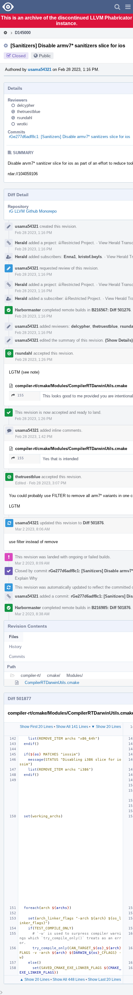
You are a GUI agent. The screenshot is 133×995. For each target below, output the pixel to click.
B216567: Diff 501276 (111, 310)
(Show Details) (119, 340)
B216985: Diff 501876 (111, 607)
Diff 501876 (93, 523)
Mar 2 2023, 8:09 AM (32, 563)
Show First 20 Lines (36, 727)
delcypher (25, 105)
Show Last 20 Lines (104, 979)
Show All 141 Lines (72, 727)
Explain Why (26, 578)
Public (45, 55)
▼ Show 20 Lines (106, 727)
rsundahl (24, 117)
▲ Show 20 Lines (34, 979)
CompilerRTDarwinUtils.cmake (52, 682)
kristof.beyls (90, 256)
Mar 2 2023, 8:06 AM (32, 529)
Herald (21, 242)
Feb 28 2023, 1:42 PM (33, 437)
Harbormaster (28, 310)
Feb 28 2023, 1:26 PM (33, 359)
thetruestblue (28, 111)
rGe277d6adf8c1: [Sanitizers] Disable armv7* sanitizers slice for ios (69, 136)
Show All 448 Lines (69, 979)
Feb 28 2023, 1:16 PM (33, 233)
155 (20, 395)
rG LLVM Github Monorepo (33, 211)
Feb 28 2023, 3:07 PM (47, 483)
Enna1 (70, 256)
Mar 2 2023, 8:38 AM (32, 614)
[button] (128, 7)
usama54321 (39, 69)
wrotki (22, 124)
